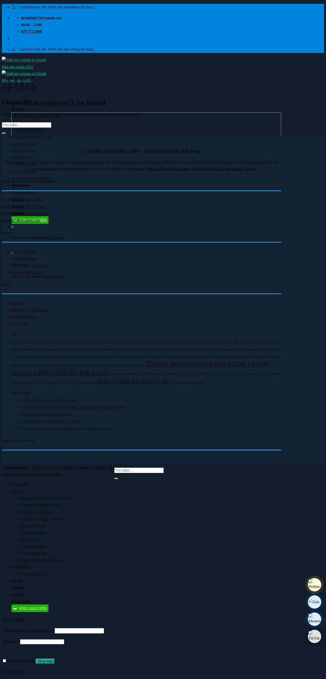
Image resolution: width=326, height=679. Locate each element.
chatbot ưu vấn (51, 342)
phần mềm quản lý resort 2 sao (28, 365)
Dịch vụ (17, 109)
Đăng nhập (45, 661)
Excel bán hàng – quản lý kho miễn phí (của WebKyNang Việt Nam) (67, 428)
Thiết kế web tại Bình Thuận (194, 373)
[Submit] (4, 133)
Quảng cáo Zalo (24, 144)
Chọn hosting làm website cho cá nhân (81, 342)
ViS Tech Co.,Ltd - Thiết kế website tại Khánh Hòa (73, 468)
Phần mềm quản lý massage (130, 356)
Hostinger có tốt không (153, 342)
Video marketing (24, 171)
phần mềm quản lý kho (172, 349)
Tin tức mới (20, 324)
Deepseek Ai (132, 342)
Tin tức (17, 581)
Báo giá (17, 587)
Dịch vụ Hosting (24, 251)
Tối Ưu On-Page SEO (47, 382)
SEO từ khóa (21, 157)
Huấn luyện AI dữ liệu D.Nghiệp (46, 498)
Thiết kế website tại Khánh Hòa (126, 373)
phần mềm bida (241, 342)
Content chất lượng (114, 342)
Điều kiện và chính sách (29, 310)
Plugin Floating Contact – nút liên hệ (46, 414)
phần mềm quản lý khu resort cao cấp (241, 349)
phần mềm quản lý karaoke (143, 349)
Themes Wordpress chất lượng (188, 363)
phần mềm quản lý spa (94, 365)
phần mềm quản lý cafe (87, 349)
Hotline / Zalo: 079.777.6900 (24, 207)
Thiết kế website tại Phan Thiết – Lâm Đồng (51, 421)
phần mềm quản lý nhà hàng (162, 356)
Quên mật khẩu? (14, 672)
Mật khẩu (10, 642)
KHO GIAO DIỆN (33, 608)
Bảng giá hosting (24, 317)
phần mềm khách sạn (35, 349)
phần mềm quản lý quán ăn (264, 356)
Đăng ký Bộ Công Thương (41, 560)
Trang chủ (19, 484)
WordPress (20, 185)
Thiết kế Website (24, 258)
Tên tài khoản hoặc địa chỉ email (28, 631)
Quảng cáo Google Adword (32, 137)
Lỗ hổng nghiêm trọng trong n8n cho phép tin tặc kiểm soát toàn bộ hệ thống (73, 407)
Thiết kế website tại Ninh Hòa (160, 373)
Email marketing (33, 546)
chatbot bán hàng (32, 342)
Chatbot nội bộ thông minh (41, 505)
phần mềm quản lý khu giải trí (203, 349)
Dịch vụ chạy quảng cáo (29, 265)
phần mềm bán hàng (262, 342)
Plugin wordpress (24, 192)
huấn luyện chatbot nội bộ (181, 342)
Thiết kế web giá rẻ (81, 372)
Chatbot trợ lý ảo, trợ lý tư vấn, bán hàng (49, 400)
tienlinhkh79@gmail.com (21, 221)
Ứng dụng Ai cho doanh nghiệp (188, 382)
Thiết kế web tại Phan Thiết (225, 373)
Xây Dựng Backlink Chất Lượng (78, 382)
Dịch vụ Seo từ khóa (27, 272)
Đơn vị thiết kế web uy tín (133, 381)
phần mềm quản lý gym (113, 349)
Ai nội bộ (16, 342)
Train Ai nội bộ (25, 382)
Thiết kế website (24, 150)
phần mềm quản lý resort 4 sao (64, 365)
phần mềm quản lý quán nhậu (195, 356)
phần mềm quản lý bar (60, 349)
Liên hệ (17, 303)
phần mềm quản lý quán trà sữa (230, 356)
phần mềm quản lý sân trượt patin (126, 365)
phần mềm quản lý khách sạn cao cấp (93, 356)
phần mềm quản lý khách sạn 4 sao (52, 356)
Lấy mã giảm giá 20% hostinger (214, 342)
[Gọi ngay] (314, 584)
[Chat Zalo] (314, 602)
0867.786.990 (37, 214)
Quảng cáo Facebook (27, 130)
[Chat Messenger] (314, 619)
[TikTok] (314, 636)
